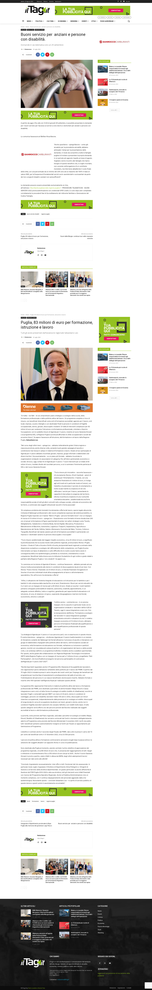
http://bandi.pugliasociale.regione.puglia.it (45, 188)
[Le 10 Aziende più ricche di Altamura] (103, 82)
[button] (128, 21)
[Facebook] (118, 1)
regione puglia (45, 214)
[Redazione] (22, 49)
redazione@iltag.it (63, 979)
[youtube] (45, 254)
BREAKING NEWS (39, 29)
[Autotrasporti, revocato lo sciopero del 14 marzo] (103, 92)
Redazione (28, 49)
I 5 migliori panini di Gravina (118, 100)
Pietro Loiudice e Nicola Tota (36, 988)
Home (22, 27)
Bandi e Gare (30, 29)
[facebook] (38, 254)
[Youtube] (124, 1)
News (27, 27)
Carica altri (114, 110)
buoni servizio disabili (33, 214)
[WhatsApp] (52, 55)
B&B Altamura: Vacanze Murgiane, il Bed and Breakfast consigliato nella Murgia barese (32, 291)
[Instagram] (121, 1)
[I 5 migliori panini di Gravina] (103, 102)
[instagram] (41, 254)
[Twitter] (43, 55)
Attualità (23, 29)
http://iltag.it (40, 251)
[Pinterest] (47, 55)
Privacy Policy (103, 969)
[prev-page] (22, 300)
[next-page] (25, 300)
